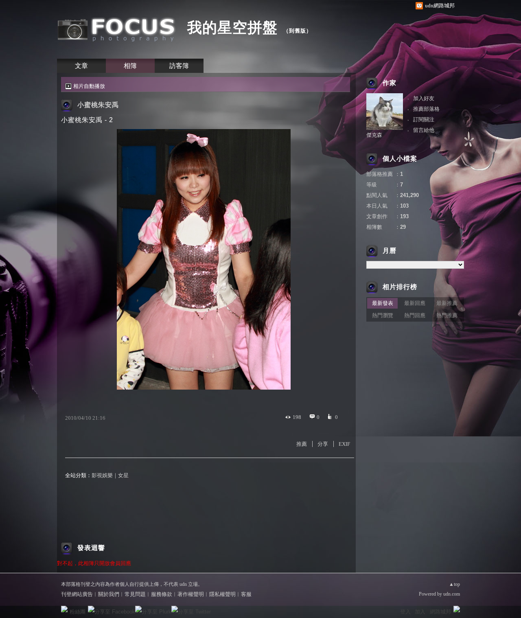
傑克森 (374, 135)
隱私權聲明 (222, 594)
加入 (420, 612)
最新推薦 (447, 303)
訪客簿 (179, 65)
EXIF (344, 444)
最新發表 (382, 303)
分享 (322, 444)
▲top (454, 584)
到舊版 (297, 31)
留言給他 (423, 130)
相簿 (130, 65)
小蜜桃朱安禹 (98, 104)
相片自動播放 (89, 86)
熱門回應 (414, 315)
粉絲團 (77, 612)
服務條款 (161, 594)
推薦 (301, 444)
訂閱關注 (423, 119)
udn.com (451, 594)
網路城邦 (440, 612)
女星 (123, 475)
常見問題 (135, 594)
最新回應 (414, 303)
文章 (81, 65)
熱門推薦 (447, 315)
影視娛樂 (102, 475)
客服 (246, 594)
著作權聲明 (190, 594)
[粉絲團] (64, 609)
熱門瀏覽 (382, 315)
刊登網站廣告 (77, 594)
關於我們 (108, 594)
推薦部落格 (426, 109)
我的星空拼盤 (232, 27)
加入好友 (423, 98)
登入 (405, 612)
